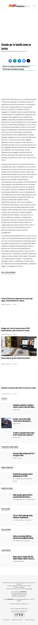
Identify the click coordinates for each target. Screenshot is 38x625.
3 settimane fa (8, 334)
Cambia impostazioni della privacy (19, 608)
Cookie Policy (30, 619)
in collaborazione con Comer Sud (22, 520)
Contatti (6, 619)
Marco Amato (17, 458)
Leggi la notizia (16, 409)
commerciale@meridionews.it (21, 599)
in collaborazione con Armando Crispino (24, 499)
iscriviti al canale (17, 69)
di (13, 458)
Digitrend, (3, 304)
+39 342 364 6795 (21, 594)
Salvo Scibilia (11, 51)
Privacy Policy (17, 619)
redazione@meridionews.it (20, 593)
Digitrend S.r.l (24, 603)
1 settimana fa (8, 304)
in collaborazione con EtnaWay (22, 540)
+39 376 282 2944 (21, 596)
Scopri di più (29, 588)
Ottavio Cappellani (19, 561)
